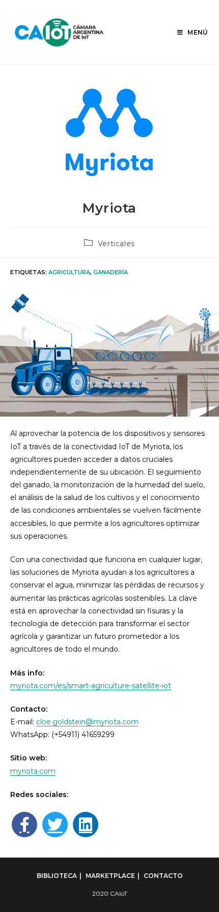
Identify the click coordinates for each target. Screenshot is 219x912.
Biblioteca (57, 875)
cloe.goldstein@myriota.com (87, 721)
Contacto (163, 875)
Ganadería (110, 272)
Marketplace (110, 875)
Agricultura (69, 272)
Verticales (116, 243)
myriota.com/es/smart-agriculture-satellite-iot (90, 685)
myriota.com (33, 771)
